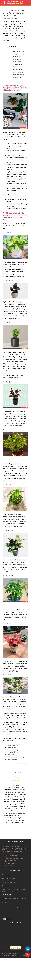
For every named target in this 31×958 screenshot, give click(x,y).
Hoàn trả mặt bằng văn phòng (15, 757)
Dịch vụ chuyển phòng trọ (14, 752)
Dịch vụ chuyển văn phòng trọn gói (14, 858)
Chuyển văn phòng (12, 747)
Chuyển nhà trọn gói (12, 745)
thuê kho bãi (12, 754)
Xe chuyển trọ (8, 865)
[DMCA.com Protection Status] (7, 919)
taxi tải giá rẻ (17, 759)
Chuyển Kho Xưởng (10, 860)
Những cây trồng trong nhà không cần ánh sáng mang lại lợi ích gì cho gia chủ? (18, 56)
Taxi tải (7, 862)
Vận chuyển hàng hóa (11, 855)
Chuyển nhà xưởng (12, 750)
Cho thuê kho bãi (9, 863)
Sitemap (4, 902)
